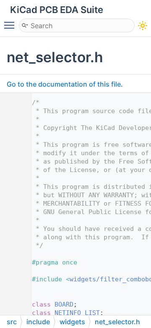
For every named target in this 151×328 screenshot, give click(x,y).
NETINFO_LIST (77, 313)
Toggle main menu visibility (10, 24)
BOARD (64, 304)
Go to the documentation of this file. (65, 84)
